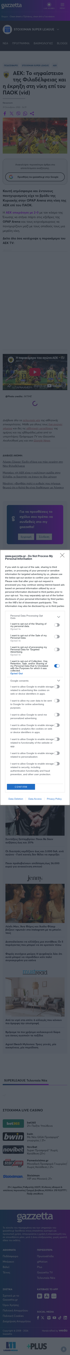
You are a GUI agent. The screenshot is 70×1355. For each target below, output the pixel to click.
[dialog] (35, 677)
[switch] (57, 625)
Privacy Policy (54, 798)
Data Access (35, 798)
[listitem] (35, 616)
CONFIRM (21, 787)
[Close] (63, 556)
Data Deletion (15, 798)
